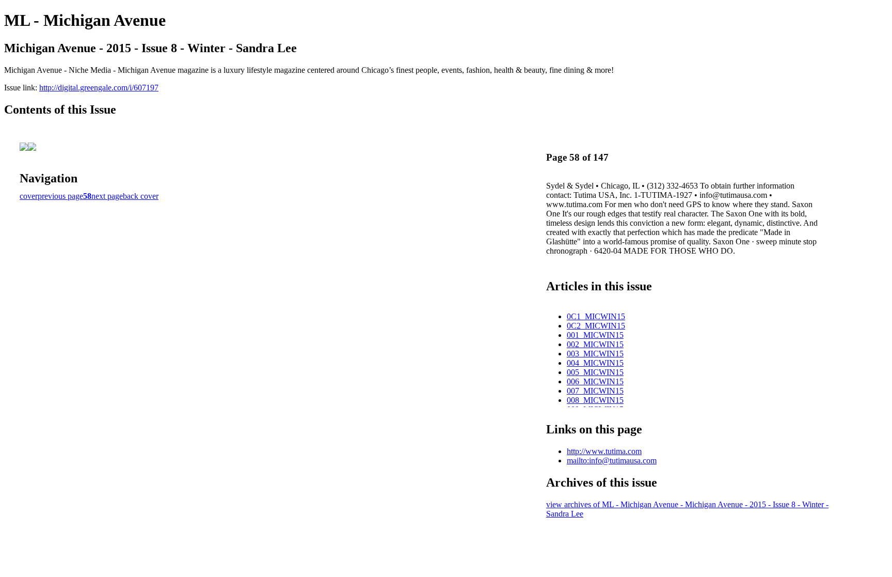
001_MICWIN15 (595, 335)
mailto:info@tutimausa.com (612, 460)
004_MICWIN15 (595, 362)
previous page (60, 196)
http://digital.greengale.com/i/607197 (98, 87)
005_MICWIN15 (595, 372)
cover (29, 196)
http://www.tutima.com (604, 451)
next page (107, 196)
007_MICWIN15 (595, 390)
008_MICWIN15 (595, 400)
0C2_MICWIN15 (596, 325)
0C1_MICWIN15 (596, 316)
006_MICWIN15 (595, 381)
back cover (140, 196)
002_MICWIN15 (595, 344)
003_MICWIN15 (595, 353)
